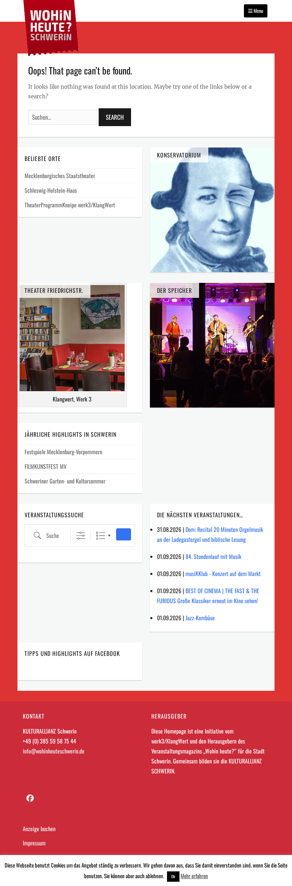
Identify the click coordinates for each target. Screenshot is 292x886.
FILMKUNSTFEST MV (46, 466)
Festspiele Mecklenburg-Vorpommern (63, 451)
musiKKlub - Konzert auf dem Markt (223, 573)
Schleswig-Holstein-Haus (51, 190)
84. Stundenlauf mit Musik (213, 556)
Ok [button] (173, 876)
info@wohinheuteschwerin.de (53, 751)
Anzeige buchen (39, 828)
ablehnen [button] (154, 876)
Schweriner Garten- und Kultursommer (65, 481)
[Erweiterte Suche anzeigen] (80, 535)
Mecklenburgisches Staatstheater (60, 175)
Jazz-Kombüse (200, 617)
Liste (100, 535)
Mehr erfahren (194, 876)
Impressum (34, 843)
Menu (257, 10)
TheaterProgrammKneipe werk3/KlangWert (70, 205)
